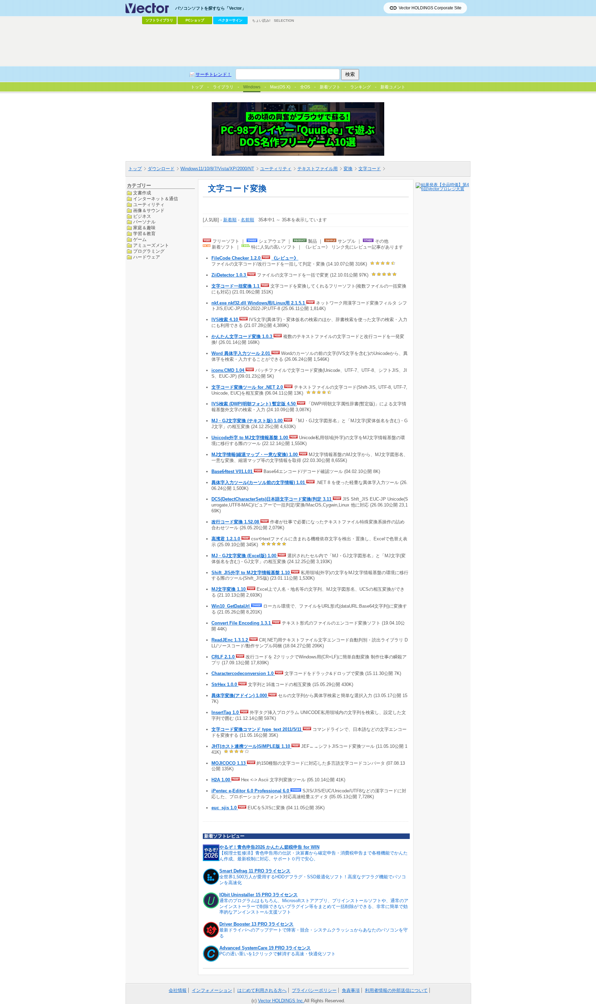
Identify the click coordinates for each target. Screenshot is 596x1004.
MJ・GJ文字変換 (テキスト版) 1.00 (247, 420)
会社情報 (178, 990)
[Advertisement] (298, 45)
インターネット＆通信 (155, 198)
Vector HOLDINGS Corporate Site (430, 8)
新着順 (230, 219)
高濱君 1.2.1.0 (226, 538)
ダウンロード (161, 168)
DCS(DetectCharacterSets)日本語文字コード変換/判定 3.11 (272, 499)
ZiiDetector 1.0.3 (229, 275)
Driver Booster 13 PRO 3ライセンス (256, 924)
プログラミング (149, 251)
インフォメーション (212, 990)
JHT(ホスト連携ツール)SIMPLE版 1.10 (251, 746)
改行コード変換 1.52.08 (235, 521)
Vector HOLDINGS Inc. (281, 1000)
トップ (135, 168)
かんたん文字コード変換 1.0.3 (242, 336)
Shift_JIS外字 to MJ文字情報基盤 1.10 (251, 572)
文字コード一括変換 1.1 (236, 286)
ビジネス (142, 216)
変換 (348, 168)
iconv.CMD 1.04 (228, 370)
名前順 (247, 219)
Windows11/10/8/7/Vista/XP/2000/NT (217, 168)
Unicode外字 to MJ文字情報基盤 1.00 (250, 437)
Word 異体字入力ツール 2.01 (241, 353)
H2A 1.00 (221, 779)
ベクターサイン (230, 20)
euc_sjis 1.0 (224, 807)
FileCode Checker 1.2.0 (236, 258)
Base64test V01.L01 (232, 471)
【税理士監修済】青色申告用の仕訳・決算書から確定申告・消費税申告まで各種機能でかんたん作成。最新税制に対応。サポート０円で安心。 (313, 855)
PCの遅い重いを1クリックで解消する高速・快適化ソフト (277, 953)
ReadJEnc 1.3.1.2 (230, 640)
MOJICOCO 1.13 (229, 763)
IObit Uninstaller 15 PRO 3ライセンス (258, 894)
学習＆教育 (144, 233)
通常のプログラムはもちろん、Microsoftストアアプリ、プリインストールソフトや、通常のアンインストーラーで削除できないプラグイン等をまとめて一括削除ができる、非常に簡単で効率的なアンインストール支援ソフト (313, 906)
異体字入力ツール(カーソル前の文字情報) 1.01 (258, 482)
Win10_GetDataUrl (231, 606)
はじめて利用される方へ (262, 990)
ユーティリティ (275, 168)
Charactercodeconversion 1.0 (243, 673)
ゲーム (140, 239)
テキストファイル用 (317, 168)
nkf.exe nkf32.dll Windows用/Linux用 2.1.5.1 (258, 303)
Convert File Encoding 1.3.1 (241, 623)
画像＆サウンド (149, 210)
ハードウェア (146, 256)
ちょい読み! (261, 20)
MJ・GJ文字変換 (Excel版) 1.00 (244, 555)
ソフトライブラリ (159, 20)
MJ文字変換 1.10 (229, 589)
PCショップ (195, 20)
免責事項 (351, 990)
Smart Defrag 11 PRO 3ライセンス (254, 870)
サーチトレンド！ (213, 74)
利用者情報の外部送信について (396, 990)
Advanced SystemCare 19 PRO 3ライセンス (265, 947)
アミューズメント (151, 245)
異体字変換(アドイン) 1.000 (239, 695)
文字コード (369, 168)
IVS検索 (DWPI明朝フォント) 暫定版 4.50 (254, 403)
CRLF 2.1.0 (223, 656)
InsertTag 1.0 (225, 712)
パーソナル (144, 221)
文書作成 (142, 192)
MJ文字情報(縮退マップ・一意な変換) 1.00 (255, 454)
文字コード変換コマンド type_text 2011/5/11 (257, 729)
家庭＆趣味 (144, 227)
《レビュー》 (284, 258)
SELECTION (284, 20)
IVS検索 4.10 (225, 319)
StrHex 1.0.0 (224, 684)
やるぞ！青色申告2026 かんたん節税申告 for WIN (269, 847)
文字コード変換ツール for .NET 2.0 (247, 387)
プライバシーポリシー (314, 990)
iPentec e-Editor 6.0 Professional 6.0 (250, 790)
